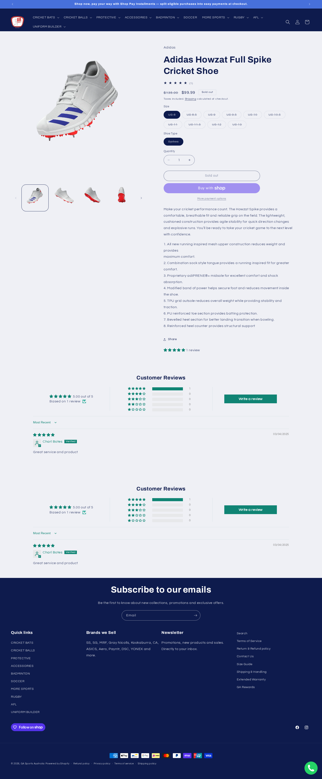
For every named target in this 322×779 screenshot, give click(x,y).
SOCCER (18, 681)
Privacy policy (102, 763)
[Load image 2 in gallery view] (64, 198)
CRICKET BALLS (23, 650)
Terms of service (124, 763)
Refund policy (81, 763)
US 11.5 (197, 126)
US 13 (239, 126)
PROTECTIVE (21, 658)
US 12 (219, 126)
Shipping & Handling (252, 671)
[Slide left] (16, 198)
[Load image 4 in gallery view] (121, 198)
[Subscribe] (195, 615)
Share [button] (172, 339)
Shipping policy (147, 763)
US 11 (175, 126)
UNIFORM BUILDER (25, 712)
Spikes (175, 143)
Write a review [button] (251, 399)
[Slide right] (141, 198)
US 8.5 (194, 116)
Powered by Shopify (57, 763)
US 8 (174, 116)
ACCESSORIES (22, 666)
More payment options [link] (211, 198)
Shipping (190, 98)
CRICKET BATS (22, 643)
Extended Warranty (251, 679)
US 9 (214, 116)
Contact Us (245, 656)
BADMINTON (20, 673)
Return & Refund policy (254, 648)
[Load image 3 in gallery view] (92, 198)
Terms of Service (249, 641)
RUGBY (16, 696)
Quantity (169, 151)
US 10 (255, 116)
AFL (14, 704)
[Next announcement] (309, 4)
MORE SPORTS (22, 689)
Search (242, 633)
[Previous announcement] (12, 4)
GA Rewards (246, 687)
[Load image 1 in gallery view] (35, 198)
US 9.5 (233, 116)
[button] (45, 17)
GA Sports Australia (33, 763)
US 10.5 (277, 116)
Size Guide (245, 664)
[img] (44, 435)
